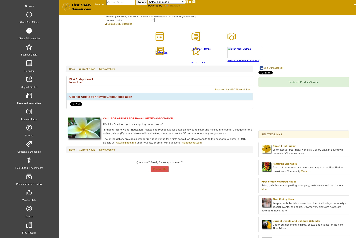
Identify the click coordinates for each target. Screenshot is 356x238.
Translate (175, 5)
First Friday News (284, 199)
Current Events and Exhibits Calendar (296, 220)
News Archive (107, 68)
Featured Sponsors (285, 163)
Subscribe (126, 24)
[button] (99, 4)
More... (305, 171)
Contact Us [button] (159, 169)
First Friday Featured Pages (278, 181)
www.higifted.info (126, 142)
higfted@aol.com (192, 142)
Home (30, 6)
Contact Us (113, 24)
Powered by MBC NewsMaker (232, 89)
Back (72, 68)
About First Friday (284, 145)
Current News (87, 68)
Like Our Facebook (273, 68)
